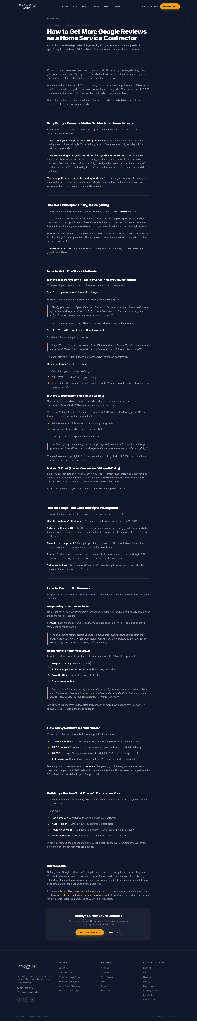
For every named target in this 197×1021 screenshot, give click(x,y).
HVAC (145, 972)
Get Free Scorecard (88, 932)
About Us (105, 968)
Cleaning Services (151, 990)
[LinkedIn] (32, 999)
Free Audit (105, 990)
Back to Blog (55, 18)
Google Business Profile (69, 977)
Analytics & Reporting (68, 990)
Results (95, 6)
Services (64, 6)
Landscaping (149, 986)
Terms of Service (173, 1017)
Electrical (147, 977)
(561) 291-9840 (27, 988)
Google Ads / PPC (67, 972)
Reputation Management (70, 981)
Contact (116, 6)
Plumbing (147, 968)
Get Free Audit (170, 6)
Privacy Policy (157, 1017)
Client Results (107, 977)
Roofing (146, 981)
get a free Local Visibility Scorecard (78, 895)
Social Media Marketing (69, 986)
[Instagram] (25, 999)
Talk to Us (113, 932)
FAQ (106, 6)
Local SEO (63, 968)
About (85, 6)
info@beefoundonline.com (32, 992)
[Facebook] (19, 999)
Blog (75, 6)
